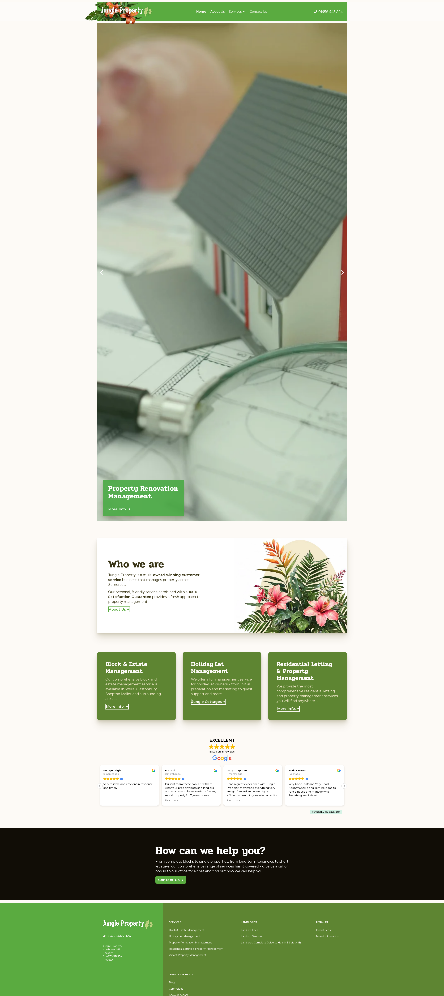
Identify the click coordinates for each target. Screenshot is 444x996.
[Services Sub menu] (244, 11)
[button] (101, 272)
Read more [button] (110, 800)
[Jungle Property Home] (130, 925)
